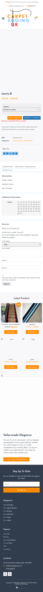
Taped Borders (28, 141)
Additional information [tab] (25, 167)
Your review (6, 248)
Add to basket (15, 118)
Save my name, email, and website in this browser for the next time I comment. (21, 279)
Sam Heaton (24, 584)
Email (4, 268)
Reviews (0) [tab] (7, 170)
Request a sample (31, 118)
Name (4, 260)
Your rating (6, 241)
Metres (6, 106)
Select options (10, 332)
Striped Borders (18, 141)
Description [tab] (8, 167)
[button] (3, 18)
